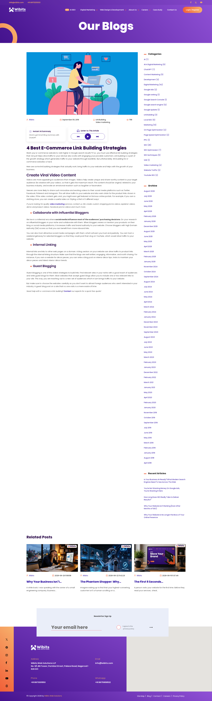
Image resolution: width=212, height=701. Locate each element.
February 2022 (150, 377)
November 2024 (151, 266)
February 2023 (150, 362)
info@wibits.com (16, 2)
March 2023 (149, 357)
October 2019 (149, 417)
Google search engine (155, 104)
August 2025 (149, 231)
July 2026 (148, 196)
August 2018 (149, 458)
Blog (149, 696)
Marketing (150, 125)
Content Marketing (153, 74)
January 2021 (149, 387)
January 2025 (149, 261)
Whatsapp (100, 678)
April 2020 (148, 397)
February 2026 (150, 216)
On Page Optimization (155, 130)
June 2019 (148, 432)
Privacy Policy (178, 696)
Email (97, 659)
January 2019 (149, 453)
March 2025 (149, 251)
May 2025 (148, 241)
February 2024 (150, 312)
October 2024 (150, 271)
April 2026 (148, 211)
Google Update (152, 110)
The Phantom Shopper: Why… (46, 582)
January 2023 (150, 367)
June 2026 (148, 201)
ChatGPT (149, 69)
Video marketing (153, 165)
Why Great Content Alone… (153, 582)
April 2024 (148, 302)
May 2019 (148, 437)
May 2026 (148, 206)
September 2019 (151, 422)
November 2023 (150, 327)
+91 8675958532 (103, 682)
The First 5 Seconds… (94, 582)
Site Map (141, 696)
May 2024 (148, 297)
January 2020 (150, 407)
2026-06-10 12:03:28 (170, 575)
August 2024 (149, 281)
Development (151, 79)
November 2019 (150, 412)
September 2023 (151, 332)
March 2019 (148, 443)
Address (35, 659)
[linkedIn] (7, 671)
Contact (157, 696)
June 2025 (148, 236)
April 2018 (148, 463)
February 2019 (150, 448)
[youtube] (201, 2)
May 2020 (148, 392)
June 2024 (148, 292)
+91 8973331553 (33, 2)
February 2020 (150, 402)
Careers (145, 10)
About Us (133, 10)
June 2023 (148, 347)
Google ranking (152, 94)
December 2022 (151, 372)
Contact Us (172, 10)
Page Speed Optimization (156, 135)
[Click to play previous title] (78, 136)
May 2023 (148, 352)
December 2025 (151, 226)
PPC (147, 140)
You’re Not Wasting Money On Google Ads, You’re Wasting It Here (162, 489)
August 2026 (149, 191)
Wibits (31, 119)
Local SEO (149, 120)
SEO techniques (152, 155)
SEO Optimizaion (152, 150)
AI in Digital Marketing (154, 64)
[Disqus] (82, 325)
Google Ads (150, 89)
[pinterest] (7, 647)
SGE (147, 160)
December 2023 (151, 322)
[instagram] (7, 655)
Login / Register (192, 10)
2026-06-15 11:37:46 (116, 575)
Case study (157, 10)
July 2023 (148, 342)
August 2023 (149, 337)
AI (146, 59)
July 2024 (148, 287)
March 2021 (148, 382)
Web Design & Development (112, 10)
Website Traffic (152, 170)
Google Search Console (155, 99)
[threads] (7, 686)
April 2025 (148, 246)
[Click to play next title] (97, 136)
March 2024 (149, 307)
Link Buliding (150, 115)
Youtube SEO (151, 175)
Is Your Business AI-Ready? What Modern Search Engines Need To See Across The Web (164, 480)
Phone (34, 678)
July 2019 (147, 427)
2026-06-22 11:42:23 (63, 575)
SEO (147, 145)
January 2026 (150, 221)
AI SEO (72, 10)
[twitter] (197, 2)
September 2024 (151, 276)
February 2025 (150, 256)
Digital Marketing (87, 10)
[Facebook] (192, 2)
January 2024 (150, 317)
